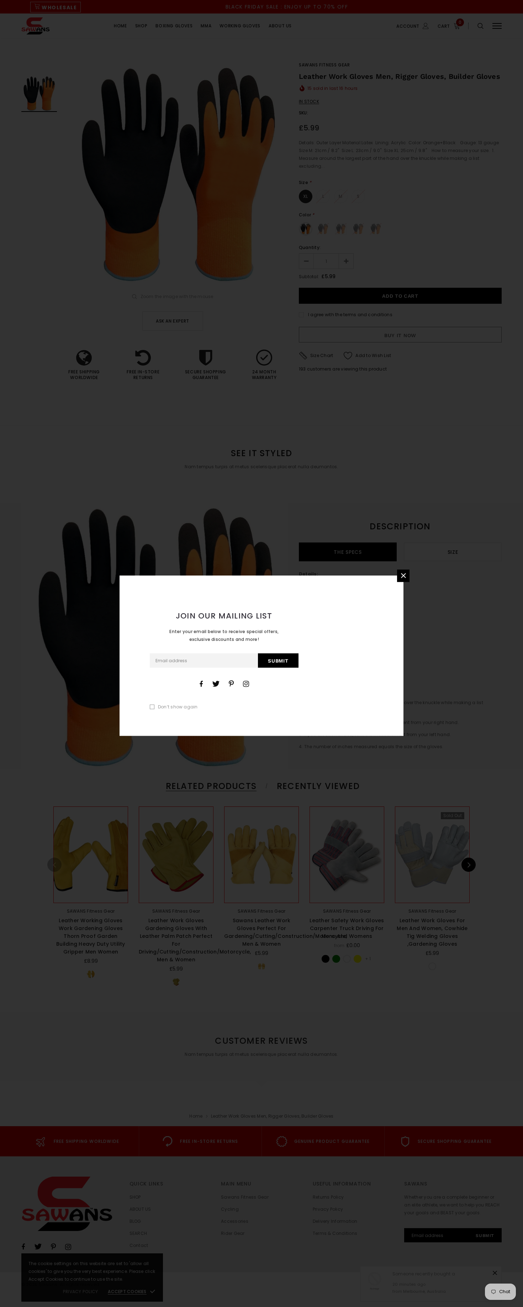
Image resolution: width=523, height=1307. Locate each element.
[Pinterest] (231, 684)
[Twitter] (216, 684)
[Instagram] (246, 684)
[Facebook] (201, 684)
